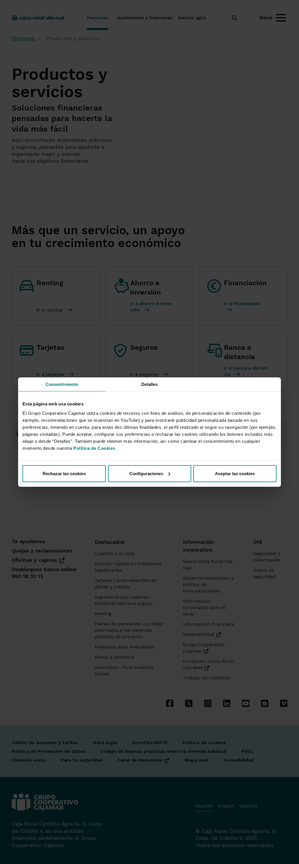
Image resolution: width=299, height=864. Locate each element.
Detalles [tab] (149, 384)
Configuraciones (146, 473)
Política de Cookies (94, 447)
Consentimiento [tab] (62, 384)
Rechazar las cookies (64, 473)
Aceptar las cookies (235, 473)
